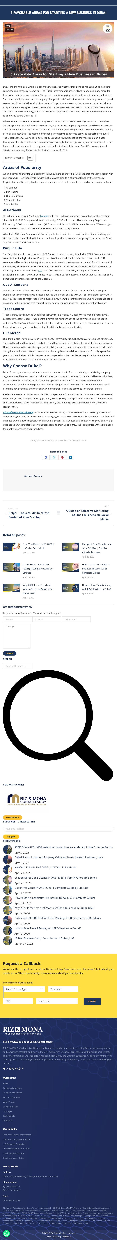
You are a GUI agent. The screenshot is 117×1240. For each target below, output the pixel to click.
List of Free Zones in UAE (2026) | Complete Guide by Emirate (38, 568)
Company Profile (10, 1106)
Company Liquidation (13, 1092)
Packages (7, 1111)
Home (6, 1083)
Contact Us (8, 1120)
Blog (8, 26)
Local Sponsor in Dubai (13, 1153)
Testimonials (9, 1115)
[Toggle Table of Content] (28, 158)
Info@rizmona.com (11, 1200)
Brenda (33, 475)
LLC (40, 270)
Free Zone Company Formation (17, 1134)
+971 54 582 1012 (12, 1190)
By (61, 440)
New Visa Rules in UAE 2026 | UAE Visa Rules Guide (38, 546)
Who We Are (8, 1102)
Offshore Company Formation (16, 1139)
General (9, 30)
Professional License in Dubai (16, 1148)
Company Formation (12, 1088)
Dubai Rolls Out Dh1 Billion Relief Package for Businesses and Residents (57, 918)
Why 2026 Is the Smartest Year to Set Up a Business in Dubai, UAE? (38, 589)
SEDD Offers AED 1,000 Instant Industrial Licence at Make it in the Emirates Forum (63, 847)
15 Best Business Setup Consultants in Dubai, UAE (44, 938)
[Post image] (11, 547)
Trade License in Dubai (13, 1158)
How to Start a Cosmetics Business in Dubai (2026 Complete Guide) (95, 568)
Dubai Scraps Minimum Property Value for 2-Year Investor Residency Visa (58, 857)
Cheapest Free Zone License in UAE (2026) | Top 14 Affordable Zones (97, 548)
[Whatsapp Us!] (6, 1233)
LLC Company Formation (14, 1144)
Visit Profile (12, 818)
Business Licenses (11, 1097)
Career (56, 1236)
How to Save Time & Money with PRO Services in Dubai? (97, 587)
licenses (44, 215)
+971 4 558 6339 (12, 1186)
